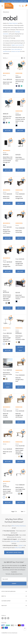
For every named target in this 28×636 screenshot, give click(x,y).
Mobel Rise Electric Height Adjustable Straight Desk (7, 338)
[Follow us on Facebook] (2, 618)
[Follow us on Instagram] (5, 618)
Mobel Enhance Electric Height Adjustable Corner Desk (7, 492)
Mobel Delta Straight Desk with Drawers (19, 263)
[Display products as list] (24, 58)
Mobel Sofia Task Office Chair (7, 83)
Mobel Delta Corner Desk (19, 231)
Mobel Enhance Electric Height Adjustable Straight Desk (19, 451)
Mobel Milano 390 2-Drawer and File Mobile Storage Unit (20, 120)
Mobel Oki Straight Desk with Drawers (19, 415)
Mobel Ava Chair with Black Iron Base (7, 118)
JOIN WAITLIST (8, 422)
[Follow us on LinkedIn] (8, 618)
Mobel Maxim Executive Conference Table (20, 337)
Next (22, 511)
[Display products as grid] (22, 58)
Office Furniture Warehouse (19, 525)
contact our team (15, 51)
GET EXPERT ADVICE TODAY (14, 552)
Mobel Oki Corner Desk (7, 452)
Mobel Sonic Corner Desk (6, 197)
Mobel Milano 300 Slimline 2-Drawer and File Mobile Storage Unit (7, 159)
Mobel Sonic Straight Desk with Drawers (6, 231)
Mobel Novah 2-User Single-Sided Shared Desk (20, 489)
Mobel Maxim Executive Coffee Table (7, 374)
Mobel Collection (13, 23)
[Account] (23, 6)
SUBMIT (14, 583)
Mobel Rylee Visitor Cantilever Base (20, 159)
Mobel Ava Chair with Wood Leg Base (20, 81)
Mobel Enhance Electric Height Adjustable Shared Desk (7, 297)
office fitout (18, 547)
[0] (25, 6)
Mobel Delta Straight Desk (6, 265)
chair (11, 541)
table (18, 541)
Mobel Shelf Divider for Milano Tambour (20, 297)
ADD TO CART (8, 91)
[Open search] (20, 6)
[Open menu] (2, 5)
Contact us (21, 545)
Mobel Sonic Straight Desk (19, 197)
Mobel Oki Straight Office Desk (19, 379)
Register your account (17, 45)
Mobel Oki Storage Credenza (5, 415)
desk (15, 541)
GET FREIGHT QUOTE (20, 349)
